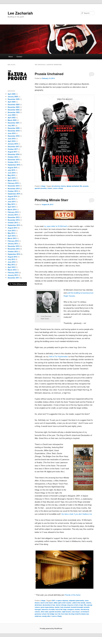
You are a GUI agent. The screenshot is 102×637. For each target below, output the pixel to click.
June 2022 (11, 115)
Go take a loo (66, 514)
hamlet (57, 607)
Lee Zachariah (20, 13)
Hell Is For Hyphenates (58, 356)
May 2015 (11, 175)
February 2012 (13, 272)
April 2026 (11, 94)
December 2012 (13, 246)
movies (77, 609)
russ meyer (76, 612)
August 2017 (12, 151)
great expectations (47, 607)
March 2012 (12, 270)
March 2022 (12, 120)
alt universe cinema (59, 186)
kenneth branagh (77, 607)
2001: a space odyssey (60, 600)
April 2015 (11, 178)
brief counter (66, 603)
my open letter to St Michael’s (56, 226)
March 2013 (12, 238)
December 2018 (13, 136)
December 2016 (13, 154)
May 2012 (11, 264)
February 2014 (13, 212)
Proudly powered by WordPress (51, 628)
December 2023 (13, 107)
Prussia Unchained (49, 73)
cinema (88, 603)
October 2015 (13, 162)
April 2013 (11, 235)
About (10, 56)
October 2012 (13, 251)
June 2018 (11, 138)
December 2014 (13, 186)
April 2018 (11, 141)
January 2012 (13, 275)
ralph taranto (66, 612)
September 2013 (14, 225)
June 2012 (11, 262)
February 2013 (13, 241)
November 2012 (14, 249)
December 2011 (13, 277)
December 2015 (13, 159)
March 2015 (12, 180)
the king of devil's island (77, 614)
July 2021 (11, 125)
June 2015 (11, 172)
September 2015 (14, 165)
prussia (85, 186)
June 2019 (11, 133)
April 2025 (11, 102)
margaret (70, 609)
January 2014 (13, 214)
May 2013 (11, 233)
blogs (43, 186)
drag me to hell (72, 605)
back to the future (47, 603)
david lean (38, 605)
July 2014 (11, 199)
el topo (80, 605)
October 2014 (13, 191)
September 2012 (14, 254)
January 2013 (13, 243)
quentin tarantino (41, 188)
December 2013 (13, 217)
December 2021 (13, 123)
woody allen (46, 616)
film (81, 186)
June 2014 (11, 201)
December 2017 (13, 146)
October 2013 (13, 222)
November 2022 (14, 112)
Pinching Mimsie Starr (51, 200)
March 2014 (12, 209)
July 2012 (11, 259)
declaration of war (49, 605)
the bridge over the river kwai (57, 614)
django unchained (73, 186)
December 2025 (13, 99)
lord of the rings (61, 609)
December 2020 (13, 128)
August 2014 (12, 196)
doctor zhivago (61, 605)
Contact (19, 56)
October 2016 (13, 157)
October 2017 (13, 149)
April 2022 (11, 117)
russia (49, 188)
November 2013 (14, 220)
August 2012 (12, 256)
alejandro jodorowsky (76, 600)
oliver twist (44, 612)
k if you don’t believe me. (82, 514)
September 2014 (14, 193)
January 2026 (13, 96)
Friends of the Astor (72, 595)
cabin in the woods (78, 603)
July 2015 (11, 170)
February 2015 (13, 183)
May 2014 (11, 204)
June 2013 (11, 230)
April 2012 (11, 267)
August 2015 (12, 167)
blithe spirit (58, 603)
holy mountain (65, 607)
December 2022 (13, 109)
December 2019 (13, 130)
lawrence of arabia (48, 609)
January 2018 (13, 144)
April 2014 (11, 207)
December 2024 (13, 104)
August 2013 (12, 228)
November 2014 (14, 188)
